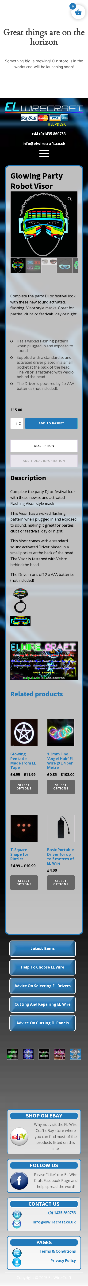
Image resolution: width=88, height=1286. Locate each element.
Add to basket (51, 423)
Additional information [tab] (44, 461)
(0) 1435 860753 (62, 1212)
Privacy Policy (63, 1260)
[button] (69, 199)
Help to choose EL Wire (42, 967)
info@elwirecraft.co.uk (54, 1222)
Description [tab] (44, 446)
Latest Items (43, 948)
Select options (23, 786)
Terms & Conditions (57, 1251)
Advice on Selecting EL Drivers (43, 985)
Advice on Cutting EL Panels (42, 1022)
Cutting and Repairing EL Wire (43, 1004)
